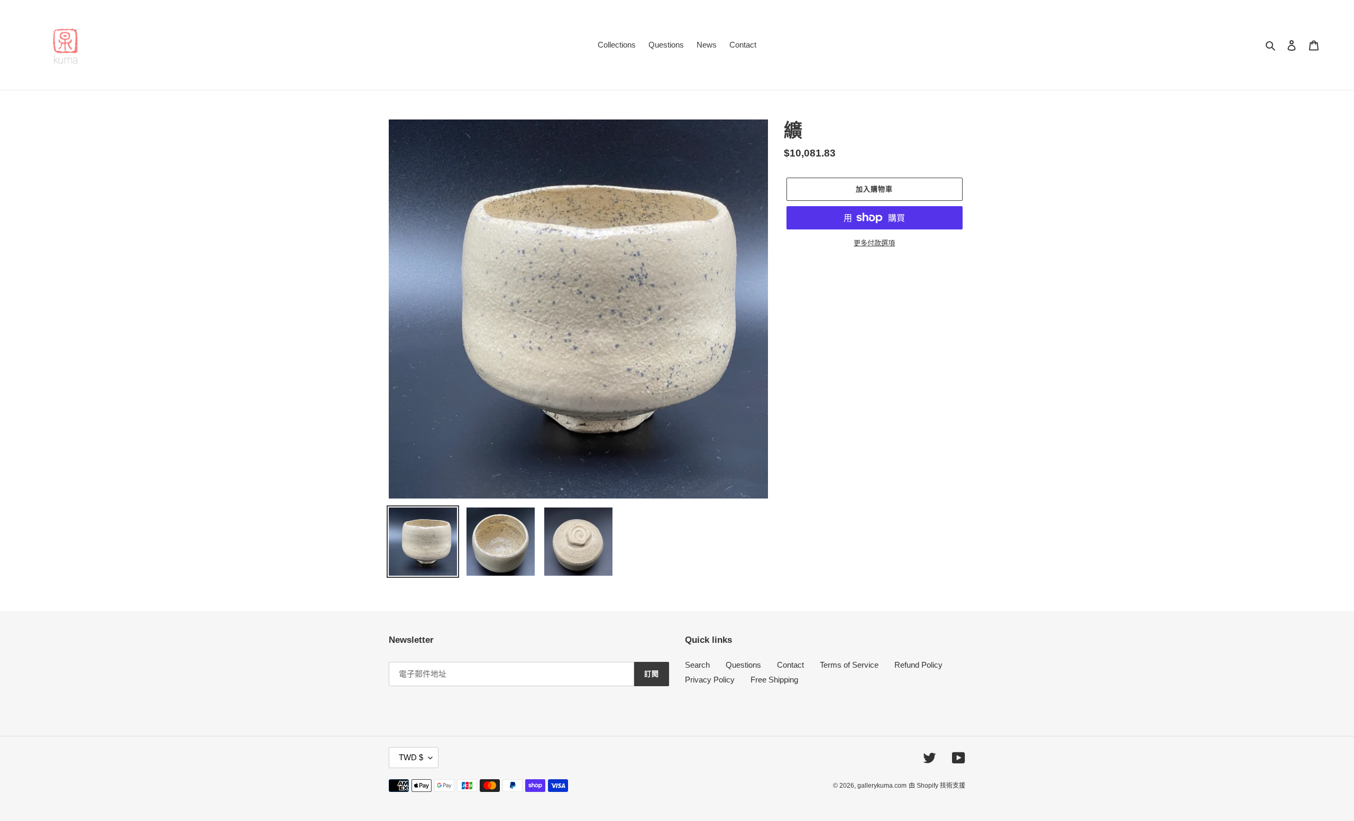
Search (697, 664)
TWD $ (411, 757)
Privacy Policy (710, 679)
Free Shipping (774, 679)
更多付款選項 (874, 243)
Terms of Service (849, 664)
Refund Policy (918, 664)
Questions (743, 664)
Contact (790, 664)
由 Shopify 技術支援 (937, 785)
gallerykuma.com (882, 785)
